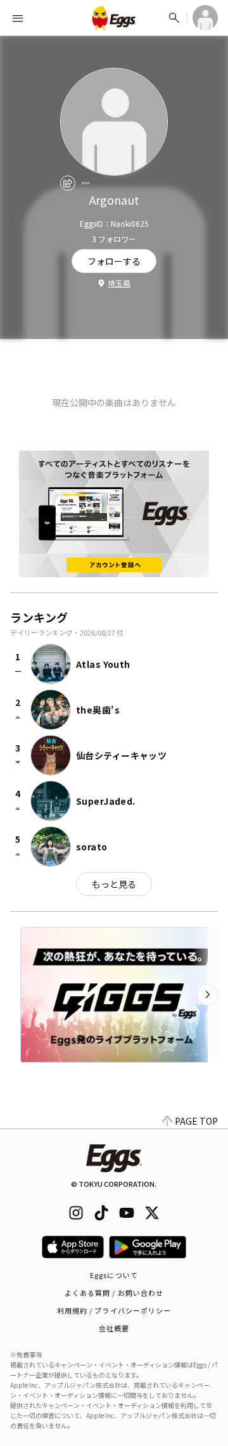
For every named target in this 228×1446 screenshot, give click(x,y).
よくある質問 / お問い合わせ (114, 1293)
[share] (67, 183)
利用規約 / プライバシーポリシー (114, 1310)
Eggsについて (114, 1275)
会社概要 (114, 1328)
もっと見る (114, 884)
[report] (85, 183)
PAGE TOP (196, 1121)
